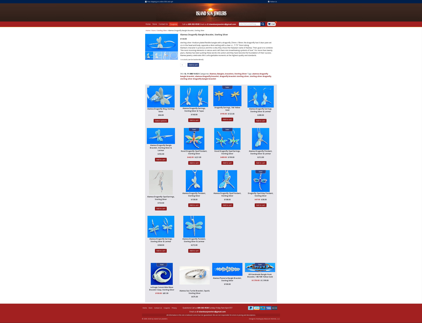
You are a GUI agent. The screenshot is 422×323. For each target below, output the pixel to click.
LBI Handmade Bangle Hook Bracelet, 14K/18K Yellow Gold (260, 275)
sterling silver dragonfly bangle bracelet (198, 79)
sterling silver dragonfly (260, 76)
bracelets (229, 74)
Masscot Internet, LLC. (272, 319)
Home (148, 30)
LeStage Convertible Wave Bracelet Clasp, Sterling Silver (161, 288)
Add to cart (193, 65)
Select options (161, 121)
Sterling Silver (162, 30)
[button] (161, 283)
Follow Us (273, 2)
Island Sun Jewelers (160, 319)
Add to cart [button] (194, 120)
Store (154, 30)
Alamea (213, 74)
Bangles (220, 74)
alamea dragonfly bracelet (207, 76)
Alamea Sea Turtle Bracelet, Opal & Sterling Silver (195, 292)
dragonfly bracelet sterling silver (234, 76)
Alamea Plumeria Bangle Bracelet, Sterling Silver (227, 279)
